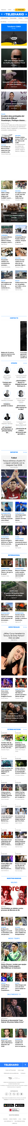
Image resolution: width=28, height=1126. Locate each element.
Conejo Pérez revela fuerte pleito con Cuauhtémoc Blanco (5, 988)
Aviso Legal (21, 1070)
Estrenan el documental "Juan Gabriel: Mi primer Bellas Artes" (12, 1021)
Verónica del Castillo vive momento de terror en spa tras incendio (20, 1044)
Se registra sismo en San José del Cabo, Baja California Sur (20, 195)
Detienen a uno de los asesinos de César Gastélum (14, 83)
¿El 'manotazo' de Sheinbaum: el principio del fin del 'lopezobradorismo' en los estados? (7, 432)
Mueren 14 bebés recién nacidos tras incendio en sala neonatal (20, 573)
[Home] (14, 14)
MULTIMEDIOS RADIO (20, 1121)
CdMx (9, 9)
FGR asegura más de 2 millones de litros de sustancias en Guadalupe (6, 286)
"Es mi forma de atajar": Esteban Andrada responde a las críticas (7, 517)
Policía (20, 18)
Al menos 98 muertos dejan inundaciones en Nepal (14, 594)
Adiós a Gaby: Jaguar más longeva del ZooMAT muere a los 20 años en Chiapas (6, 197)
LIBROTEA (14, 1123)
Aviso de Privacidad (11, 1070)
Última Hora (4, 18)
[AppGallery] (14, 1110)
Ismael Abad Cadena (21, 401)
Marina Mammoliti (21, 425)
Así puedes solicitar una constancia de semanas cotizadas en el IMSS (5, 264)
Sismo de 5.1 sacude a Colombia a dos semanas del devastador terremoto (7, 618)
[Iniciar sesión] (26, 14)
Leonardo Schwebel (7, 400)
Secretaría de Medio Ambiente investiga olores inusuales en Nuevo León (20, 843)
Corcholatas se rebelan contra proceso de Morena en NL (12, 909)
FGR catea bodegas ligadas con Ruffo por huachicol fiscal (14, 62)
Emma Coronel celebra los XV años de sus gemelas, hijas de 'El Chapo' (20, 263)
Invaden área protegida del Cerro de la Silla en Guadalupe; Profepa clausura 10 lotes (13, 119)
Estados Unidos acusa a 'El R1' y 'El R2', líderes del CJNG (21, 139)
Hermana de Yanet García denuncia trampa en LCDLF (14, 717)
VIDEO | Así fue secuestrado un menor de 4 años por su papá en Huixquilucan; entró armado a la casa (20, 797)
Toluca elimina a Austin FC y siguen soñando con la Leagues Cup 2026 (14, 463)
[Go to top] (25, 1064)
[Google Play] (9, 1105)
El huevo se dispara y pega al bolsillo (14, 217)
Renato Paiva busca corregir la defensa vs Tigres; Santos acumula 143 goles (7, 542)
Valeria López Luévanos (7, 378)
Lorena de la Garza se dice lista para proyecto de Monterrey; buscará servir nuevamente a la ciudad (7, 821)
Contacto (23, 1073)
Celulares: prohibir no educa (7, 405)
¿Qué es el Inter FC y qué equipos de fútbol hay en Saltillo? (7, 771)
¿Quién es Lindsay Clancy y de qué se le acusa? (7, 572)
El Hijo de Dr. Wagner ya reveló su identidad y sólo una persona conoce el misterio (7, 932)
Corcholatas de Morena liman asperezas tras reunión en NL (5, 149)
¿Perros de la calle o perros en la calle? (21, 407)
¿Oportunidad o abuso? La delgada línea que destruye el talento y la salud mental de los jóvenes (21, 386)
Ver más (25, 363)
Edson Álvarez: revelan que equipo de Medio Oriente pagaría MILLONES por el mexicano (13, 966)
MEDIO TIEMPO (13, 1119)
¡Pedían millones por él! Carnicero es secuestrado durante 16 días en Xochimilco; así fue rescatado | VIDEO (21, 772)
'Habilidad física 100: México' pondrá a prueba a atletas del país (20, 693)
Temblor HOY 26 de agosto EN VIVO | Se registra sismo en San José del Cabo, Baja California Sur (7, 747)
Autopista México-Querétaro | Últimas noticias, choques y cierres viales (6, 240)
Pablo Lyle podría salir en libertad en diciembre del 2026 (6, 1043)
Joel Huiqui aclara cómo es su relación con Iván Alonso (20, 517)
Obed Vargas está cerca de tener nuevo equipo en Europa (20, 987)
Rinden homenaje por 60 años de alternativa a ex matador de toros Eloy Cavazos (20, 867)
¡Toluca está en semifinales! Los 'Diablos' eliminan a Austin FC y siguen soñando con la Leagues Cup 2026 (6, 797)
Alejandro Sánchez (7, 423)
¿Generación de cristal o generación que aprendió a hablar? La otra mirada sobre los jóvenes (21, 434)
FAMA (24, 1119)
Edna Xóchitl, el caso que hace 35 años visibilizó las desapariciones (20, 931)
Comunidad (13, 18)
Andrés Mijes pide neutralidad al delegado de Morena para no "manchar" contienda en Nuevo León (6, 868)
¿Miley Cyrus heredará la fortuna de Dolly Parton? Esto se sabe (14, 635)
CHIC (20, 1119)
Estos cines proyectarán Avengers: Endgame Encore (6, 693)
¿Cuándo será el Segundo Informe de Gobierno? (14, 105)
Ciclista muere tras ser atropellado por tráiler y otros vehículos (21, 285)
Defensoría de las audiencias (11, 1073)
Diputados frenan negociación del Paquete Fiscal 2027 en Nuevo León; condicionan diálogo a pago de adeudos (6, 844)
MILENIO (5, 1119)
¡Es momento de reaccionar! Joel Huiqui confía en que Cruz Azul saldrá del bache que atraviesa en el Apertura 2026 (21, 821)
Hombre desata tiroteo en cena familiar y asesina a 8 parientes (21, 617)
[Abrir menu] (1, 14)
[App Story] (19, 1105)
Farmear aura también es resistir (7, 384)
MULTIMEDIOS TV (8, 1121)
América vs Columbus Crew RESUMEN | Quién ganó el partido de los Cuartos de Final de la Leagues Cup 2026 (21, 747)
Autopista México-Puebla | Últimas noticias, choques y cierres (20, 239)
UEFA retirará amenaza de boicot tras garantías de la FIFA (21, 543)
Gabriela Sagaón (21, 377)
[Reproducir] (14, 38)
